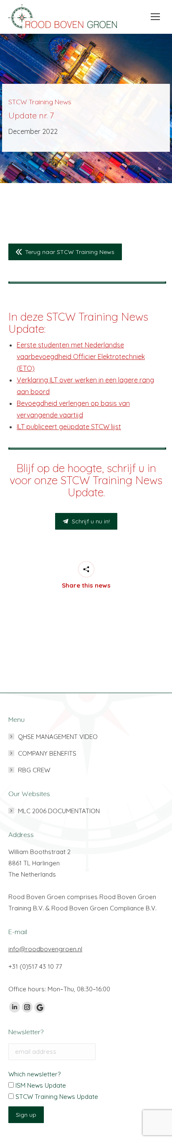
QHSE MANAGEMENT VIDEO (58, 737)
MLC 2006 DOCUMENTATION (59, 811)
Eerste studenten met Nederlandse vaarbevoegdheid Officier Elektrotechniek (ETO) (81, 356)
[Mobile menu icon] (153, 16)
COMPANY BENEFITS (47, 753)
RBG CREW (34, 770)
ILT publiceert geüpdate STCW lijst (69, 426)
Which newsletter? (34, 1074)
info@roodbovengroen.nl (45, 949)
